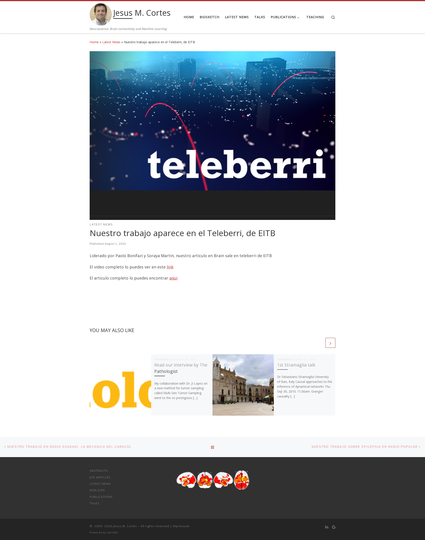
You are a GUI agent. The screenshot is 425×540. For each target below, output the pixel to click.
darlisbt (112, 532)
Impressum (181, 526)
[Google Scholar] (333, 527)
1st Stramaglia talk (296, 365)
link (170, 267)
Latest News (111, 42)
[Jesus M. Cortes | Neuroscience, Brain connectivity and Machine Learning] (101, 13)
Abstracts (99, 471)
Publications (101, 497)
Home (94, 42)
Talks (94, 503)
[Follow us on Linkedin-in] (326, 527)
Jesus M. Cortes (125, 526)
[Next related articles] (330, 343)
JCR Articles (100, 477)
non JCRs (97, 490)
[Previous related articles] (320, 343)
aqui (173, 278)
